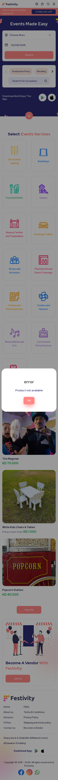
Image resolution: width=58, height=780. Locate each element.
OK (29, 400)
